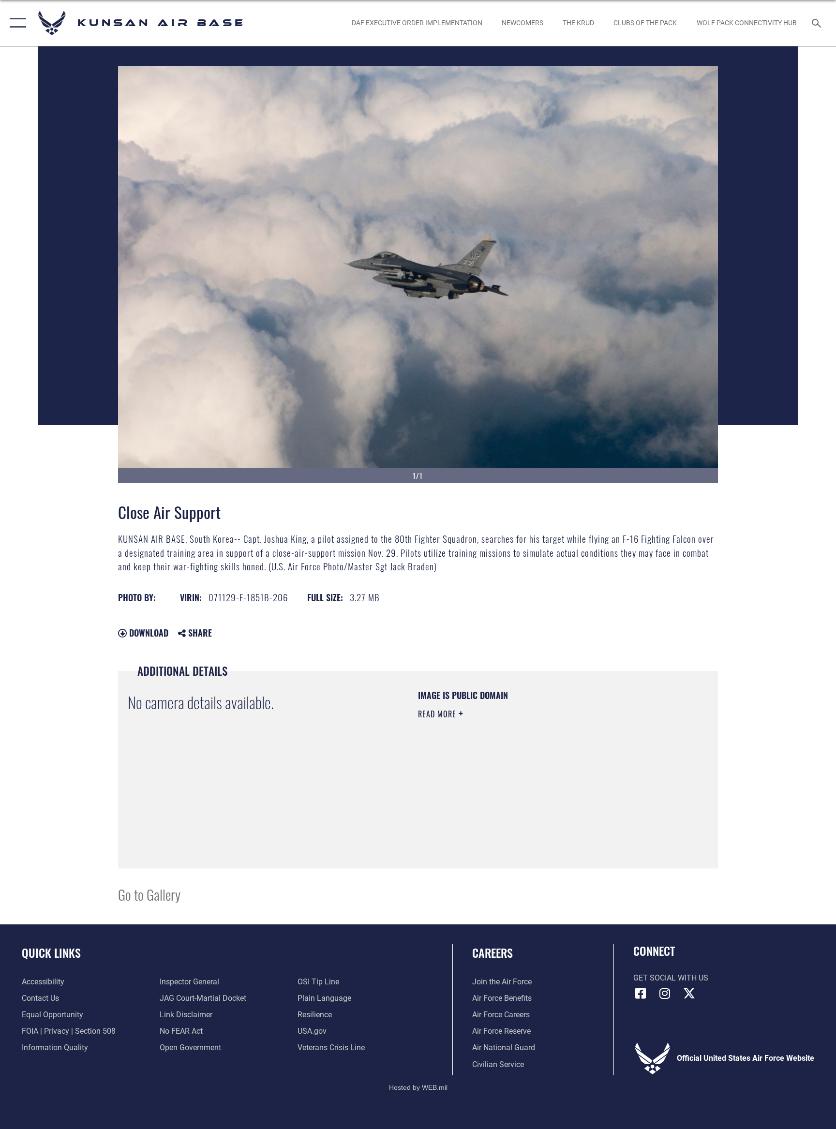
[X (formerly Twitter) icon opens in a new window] (689, 993)
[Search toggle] (817, 23)
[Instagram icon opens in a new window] (664, 993)
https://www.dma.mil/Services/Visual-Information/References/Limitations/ (512, 782)
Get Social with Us (670, 977)
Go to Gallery (149, 894)
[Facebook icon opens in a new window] (640, 993)
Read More (438, 714)
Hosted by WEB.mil (418, 1087)
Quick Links (51, 952)
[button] (15, 23)
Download (147, 632)
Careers (492, 952)
